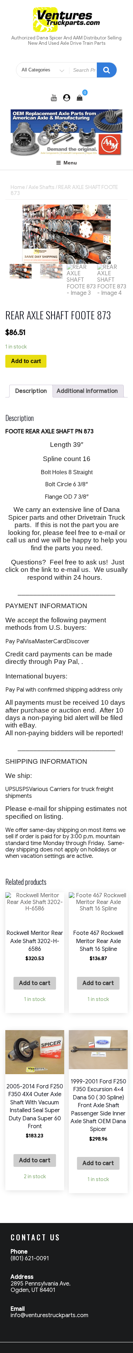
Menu (70, 163)
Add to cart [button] (34, 983)
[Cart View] (79, 98)
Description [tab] (31, 391)
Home (18, 187)
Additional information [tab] (87, 391)
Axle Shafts (41, 187)
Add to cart (26, 361)
